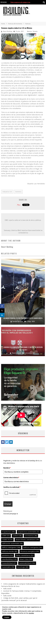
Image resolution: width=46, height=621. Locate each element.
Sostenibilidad (9, 563)
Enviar (7, 504)
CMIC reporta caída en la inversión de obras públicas (23, 220)
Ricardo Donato (16, 353)
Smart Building (7, 31)
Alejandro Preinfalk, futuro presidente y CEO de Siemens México (23, 318)
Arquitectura (8, 532)
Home (3, 24)
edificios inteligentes (32, 547)
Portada (35, 31)
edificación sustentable (12, 544)
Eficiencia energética (30, 551)
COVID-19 (7, 540)
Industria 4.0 (7, 192)
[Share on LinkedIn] (2, 315)
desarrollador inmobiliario (27, 540)
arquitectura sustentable (28, 532)
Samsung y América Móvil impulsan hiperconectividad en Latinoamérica (23, 231)
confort (17, 536)
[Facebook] (3, 442)
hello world (13, 2)
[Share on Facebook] (2, 306)
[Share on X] (2, 310)
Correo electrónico (11, 477)
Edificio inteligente (11, 547)
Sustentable (8, 567)
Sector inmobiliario (24, 555)
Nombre (7, 468)
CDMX (6, 536)
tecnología (22, 567)
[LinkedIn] (11, 442)
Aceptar (6, 617)
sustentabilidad (27, 563)
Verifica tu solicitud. (11, 487)
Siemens (18, 192)
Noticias (29, 31)
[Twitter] (7, 442)
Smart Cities (26, 559)
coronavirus (31, 536)
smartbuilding (9, 559)
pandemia (7, 555)
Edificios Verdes (9, 551)
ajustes (31, 613)
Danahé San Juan (18, 321)
